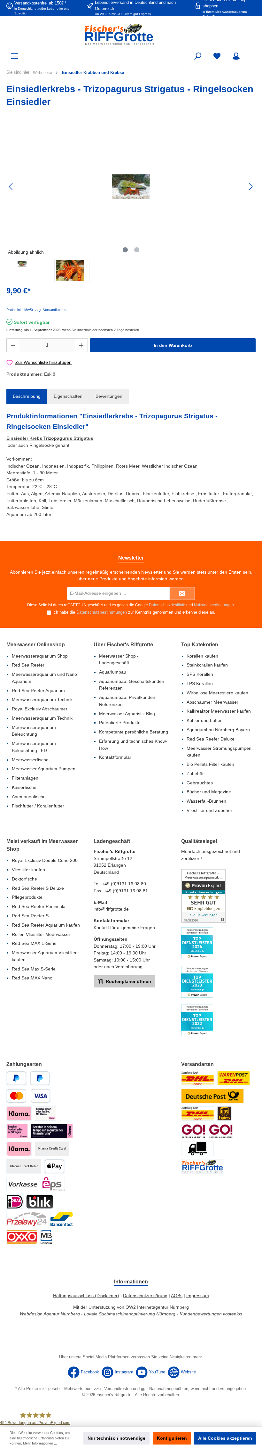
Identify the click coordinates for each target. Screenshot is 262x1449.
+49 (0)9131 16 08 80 (124, 883)
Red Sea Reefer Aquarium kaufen (46, 925)
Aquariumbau (112, 672)
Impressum (197, 1295)
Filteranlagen (25, 778)
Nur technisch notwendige (116, 1438)
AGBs (176, 1295)
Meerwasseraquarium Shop (40, 656)
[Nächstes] (250, 186)
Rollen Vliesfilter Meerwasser (41, 934)
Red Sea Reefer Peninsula (39, 906)
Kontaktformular (115, 757)
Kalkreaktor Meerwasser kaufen (219, 711)
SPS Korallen (200, 674)
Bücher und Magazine (209, 791)
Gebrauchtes (200, 782)
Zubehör (195, 773)
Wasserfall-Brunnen (206, 801)
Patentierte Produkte (120, 722)
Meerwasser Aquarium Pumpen (43, 768)
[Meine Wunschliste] (217, 56)
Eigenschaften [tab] (68, 396)
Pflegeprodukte (27, 897)
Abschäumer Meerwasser (212, 702)
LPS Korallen (200, 683)
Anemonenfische (29, 796)
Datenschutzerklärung (145, 1295)
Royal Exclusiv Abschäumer (39, 708)
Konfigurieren (172, 1438)
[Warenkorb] (251, 53)
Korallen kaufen (202, 656)
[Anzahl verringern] (13, 345)
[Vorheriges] (11, 186)
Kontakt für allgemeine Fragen (124, 927)
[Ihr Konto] (236, 56)
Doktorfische (24, 878)
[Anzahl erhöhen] (81, 345)
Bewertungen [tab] (109, 396)
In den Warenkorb (173, 345)
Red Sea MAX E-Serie (34, 943)
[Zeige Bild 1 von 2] (125, 249)
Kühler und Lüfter (204, 720)
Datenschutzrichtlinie (167, 605)
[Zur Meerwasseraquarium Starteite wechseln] (131, 34)
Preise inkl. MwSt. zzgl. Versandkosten (36, 310)
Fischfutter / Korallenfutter (38, 805)
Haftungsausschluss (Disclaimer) (86, 1295)
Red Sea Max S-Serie (34, 968)
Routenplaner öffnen (127, 981)
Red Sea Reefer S (30, 915)
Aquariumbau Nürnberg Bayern (218, 729)
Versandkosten (118, 1389)
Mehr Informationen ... (40, 1443)
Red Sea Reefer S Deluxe (38, 888)
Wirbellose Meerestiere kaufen (217, 692)
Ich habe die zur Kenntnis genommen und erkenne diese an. (133, 612)
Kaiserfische (24, 787)
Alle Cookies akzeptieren (225, 1438)
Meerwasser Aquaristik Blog (127, 713)
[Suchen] (198, 56)
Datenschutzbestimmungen (101, 612)
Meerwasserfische (30, 759)
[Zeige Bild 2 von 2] (136, 249)
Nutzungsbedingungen (214, 605)
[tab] (26, 396)
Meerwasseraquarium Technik (42, 699)
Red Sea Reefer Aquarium (38, 690)
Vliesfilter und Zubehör (209, 810)
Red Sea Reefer (28, 664)
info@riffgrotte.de (111, 909)
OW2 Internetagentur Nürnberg (157, 1307)
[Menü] (14, 56)
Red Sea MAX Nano (32, 977)
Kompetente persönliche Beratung (133, 731)
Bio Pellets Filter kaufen (210, 764)
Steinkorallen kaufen (207, 664)
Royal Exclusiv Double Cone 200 (45, 860)
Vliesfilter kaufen (28, 869)
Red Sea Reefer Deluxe (211, 738)
